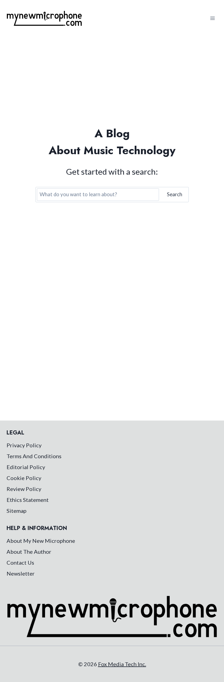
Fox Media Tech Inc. (122, 664)
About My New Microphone (41, 540)
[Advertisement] (112, 77)
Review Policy (24, 489)
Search (174, 194)
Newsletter (21, 573)
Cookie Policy (24, 478)
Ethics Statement (28, 499)
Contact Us (20, 562)
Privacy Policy (24, 445)
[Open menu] (212, 18)
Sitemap (16, 510)
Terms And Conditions (34, 456)
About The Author (29, 551)
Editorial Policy (26, 467)
